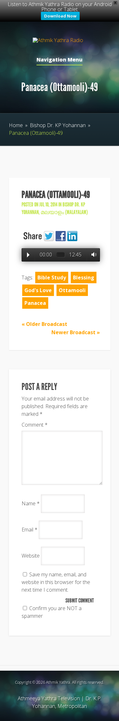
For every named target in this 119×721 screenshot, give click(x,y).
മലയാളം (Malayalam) (64, 212)
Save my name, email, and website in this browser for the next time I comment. (56, 582)
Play (28, 254)
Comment (35, 424)
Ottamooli (72, 290)
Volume (92, 255)
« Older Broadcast (44, 324)
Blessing (83, 277)
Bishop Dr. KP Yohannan (58, 125)
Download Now (60, 16)
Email (29, 529)
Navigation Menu (59, 60)
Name (31, 503)
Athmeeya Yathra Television (49, 698)
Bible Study (51, 277)
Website (31, 555)
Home (16, 125)
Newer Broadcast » (75, 332)
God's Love (38, 290)
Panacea (35, 302)
